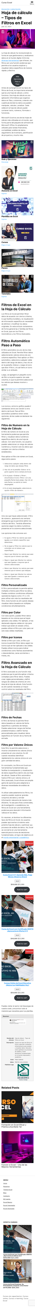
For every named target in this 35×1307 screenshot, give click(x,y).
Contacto (6, 1196)
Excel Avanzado (8, 1208)
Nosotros (6, 1186)
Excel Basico (7, 1202)
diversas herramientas (10, 60)
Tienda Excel (7, 1189)
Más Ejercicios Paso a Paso (17, 80)
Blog (4, 1193)
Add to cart (22, 889)
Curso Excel (6, 3)
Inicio (5, 1183)
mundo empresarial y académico (16, 837)
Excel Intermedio (9, 1205)
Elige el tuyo (5, 245)
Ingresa (4, 193)
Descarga (4, 162)
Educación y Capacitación (10, 9)
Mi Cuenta (6, 1199)
